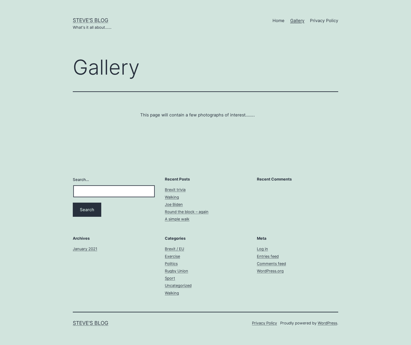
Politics (171, 263)
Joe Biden (174, 204)
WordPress (327, 323)
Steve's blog (90, 20)
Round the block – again (186, 211)
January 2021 (85, 249)
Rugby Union (176, 271)
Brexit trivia (175, 189)
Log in (262, 249)
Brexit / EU (174, 249)
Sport (170, 278)
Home (278, 20)
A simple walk (177, 219)
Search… (81, 179)
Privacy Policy (324, 20)
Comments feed (271, 263)
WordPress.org (270, 271)
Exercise (172, 256)
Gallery (297, 20)
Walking (172, 197)
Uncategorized (178, 285)
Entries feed (268, 256)
